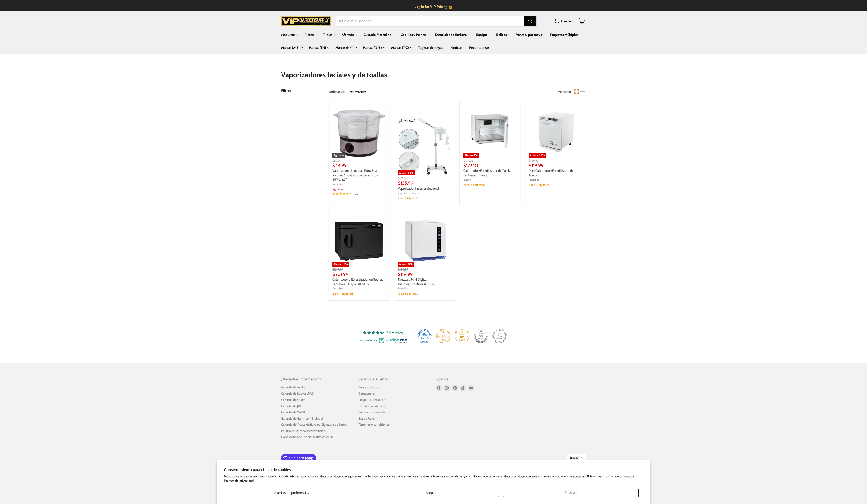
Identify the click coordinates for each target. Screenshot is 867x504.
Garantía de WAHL (293, 412)
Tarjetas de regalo (431, 48)
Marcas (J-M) (344, 48)
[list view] (583, 92)
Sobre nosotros (368, 387)
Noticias (456, 48)
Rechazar (571, 493)
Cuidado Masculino (378, 35)
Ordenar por (337, 91)
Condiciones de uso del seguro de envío (307, 437)
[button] (564, 21)
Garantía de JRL (291, 406)
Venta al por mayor (529, 35)
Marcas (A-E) (290, 48)
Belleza (502, 35)
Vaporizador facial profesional (418, 189)
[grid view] (576, 92)
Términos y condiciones (373, 424)
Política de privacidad (239, 481)
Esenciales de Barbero (451, 35)
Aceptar (431, 493)
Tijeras (328, 35)
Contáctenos (367, 394)
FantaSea (337, 184)
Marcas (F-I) (318, 48)
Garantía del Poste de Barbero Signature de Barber (314, 424)
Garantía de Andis (293, 387)
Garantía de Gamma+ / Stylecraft (302, 418)
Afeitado (348, 35)
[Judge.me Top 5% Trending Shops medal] (499, 336)
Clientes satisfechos (371, 406)
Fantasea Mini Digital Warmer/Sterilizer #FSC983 (418, 282)
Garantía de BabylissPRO (297, 394)
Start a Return (367, 418)
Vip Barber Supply (408, 193)
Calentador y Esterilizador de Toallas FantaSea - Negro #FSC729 (357, 282)
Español (574, 457)
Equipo (482, 35)
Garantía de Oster (293, 400)
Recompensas (479, 48)
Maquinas (288, 35)
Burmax (467, 179)
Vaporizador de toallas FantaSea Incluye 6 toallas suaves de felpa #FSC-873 (355, 175)
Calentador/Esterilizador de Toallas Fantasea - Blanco (487, 173)
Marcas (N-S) (372, 48)
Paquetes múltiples (564, 35)
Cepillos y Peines (413, 35)
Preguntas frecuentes (372, 400)
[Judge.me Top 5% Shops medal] (481, 336)
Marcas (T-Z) (400, 48)
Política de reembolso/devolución (303, 431)
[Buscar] (530, 21)
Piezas (309, 35)
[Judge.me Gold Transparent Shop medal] (443, 336)
